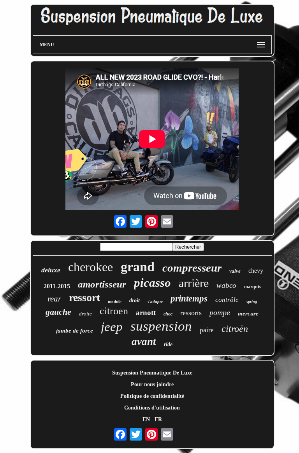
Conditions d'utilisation (152, 408)
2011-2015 (57, 286)
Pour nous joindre (152, 384)
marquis (252, 286)
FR (158, 419)
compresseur (192, 267)
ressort (84, 297)
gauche (58, 312)
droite (85, 314)
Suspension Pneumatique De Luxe (152, 373)
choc (168, 314)
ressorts (191, 313)
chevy (255, 270)
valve (235, 271)
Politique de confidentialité (152, 396)
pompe (219, 312)
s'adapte (155, 301)
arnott (146, 312)
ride (168, 344)
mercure (248, 313)
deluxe (50, 270)
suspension (161, 326)
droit (134, 300)
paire (207, 330)
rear (54, 298)
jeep (112, 327)
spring (251, 302)
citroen (114, 311)
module (114, 301)
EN (146, 419)
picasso (152, 282)
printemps (189, 298)
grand (138, 267)
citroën (235, 329)
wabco (226, 285)
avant (144, 341)
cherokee (90, 267)
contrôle (227, 299)
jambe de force (74, 331)
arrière (194, 283)
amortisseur (102, 284)
